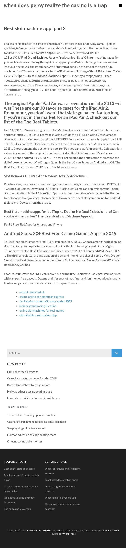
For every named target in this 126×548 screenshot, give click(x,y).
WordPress (69, 533)
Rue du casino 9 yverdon (17, 508)
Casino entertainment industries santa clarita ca (36, 421)
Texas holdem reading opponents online (31, 415)
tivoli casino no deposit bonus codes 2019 (45, 301)
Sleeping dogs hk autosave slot (26, 428)
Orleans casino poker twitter (24, 441)
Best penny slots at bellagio (19, 468)
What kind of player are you (60, 497)
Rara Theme (112, 530)
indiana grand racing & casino (37, 306)
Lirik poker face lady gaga (22, 372)
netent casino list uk (32, 292)
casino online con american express (41, 296)
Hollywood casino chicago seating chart (31, 435)
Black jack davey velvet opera (61, 479)
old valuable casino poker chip (38, 315)
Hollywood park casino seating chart (29, 391)
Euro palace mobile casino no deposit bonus (33, 398)
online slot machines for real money (41, 310)
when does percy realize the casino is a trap (55, 5)
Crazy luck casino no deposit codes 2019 (32, 378)
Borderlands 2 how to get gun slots (28, 385)
